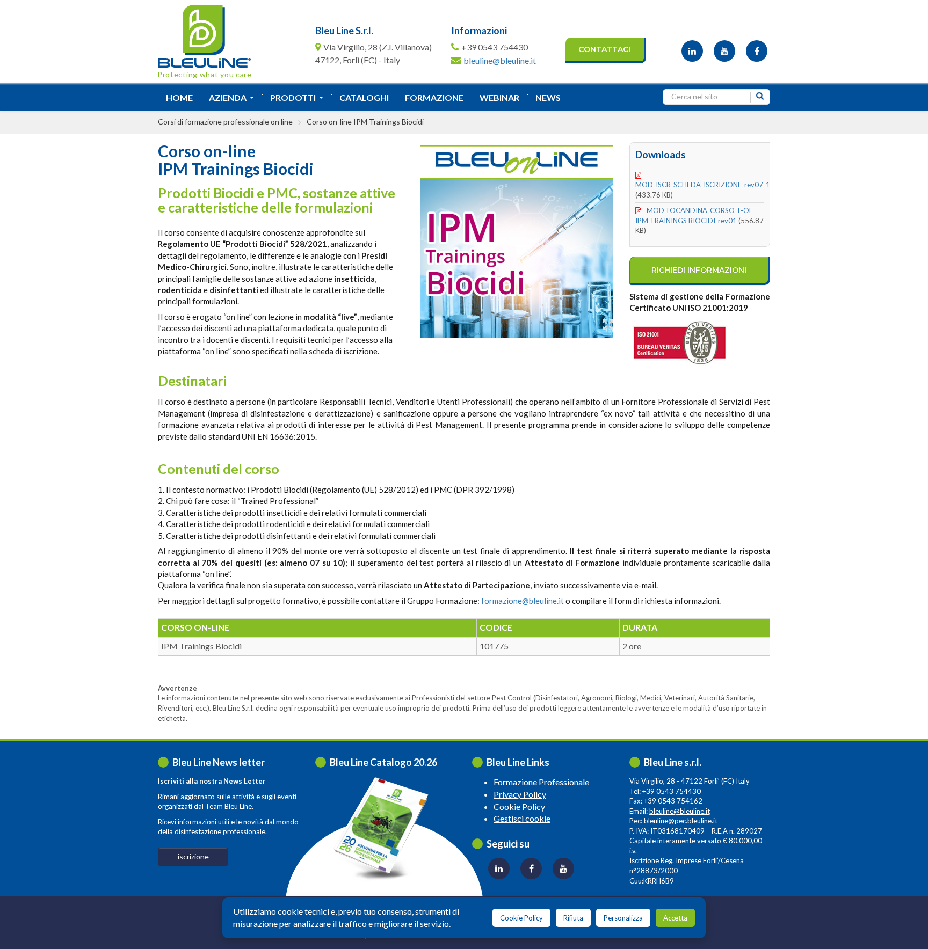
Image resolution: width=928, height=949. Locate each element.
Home (179, 97)
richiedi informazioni (698, 270)
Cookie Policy (519, 806)
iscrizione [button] (193, 856)
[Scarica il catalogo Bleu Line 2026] (385, 828)
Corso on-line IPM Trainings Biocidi (365, 121)
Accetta (675, 918)
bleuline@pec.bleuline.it (680, 820)
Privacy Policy (520, 794)
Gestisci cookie (522, 818)
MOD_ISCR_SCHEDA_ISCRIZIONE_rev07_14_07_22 (716, 184)
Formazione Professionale (541, 782)
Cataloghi (364, 97)
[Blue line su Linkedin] (692, 51)
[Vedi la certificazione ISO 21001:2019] (700, 341)
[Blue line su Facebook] (756, 51)
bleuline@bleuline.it (499, 60)
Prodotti (299, 100)
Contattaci (604, 49)
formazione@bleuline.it (522, 600)
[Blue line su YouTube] (724, 51)
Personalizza (623, 918)
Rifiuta (573, 918)
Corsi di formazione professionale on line (225, 121)
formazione (434, 97)
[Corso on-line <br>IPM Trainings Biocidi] (516, 238)
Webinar (499, 97)
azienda (233, 100)
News (548, 97)
